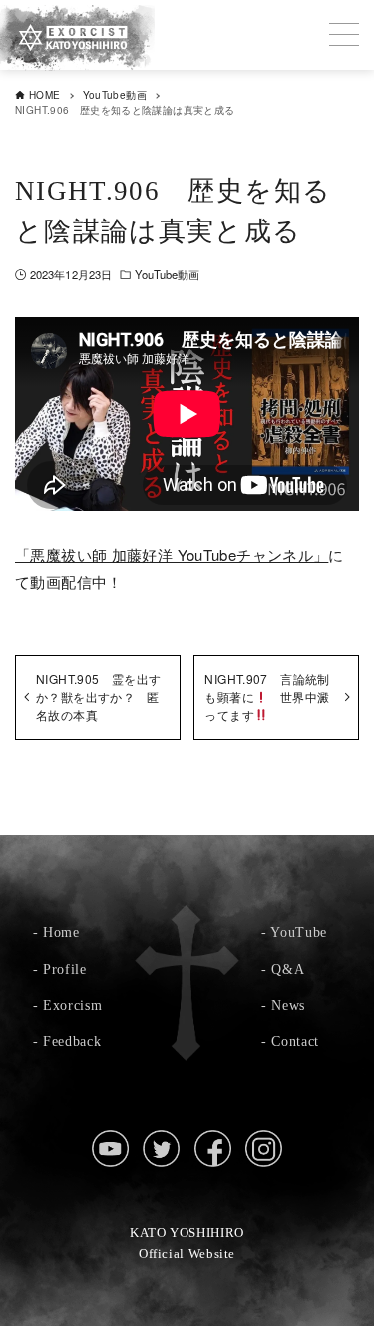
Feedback (72, 1041)
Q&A (287, 969)
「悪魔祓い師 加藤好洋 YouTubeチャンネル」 (171, 554)
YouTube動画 (167, 274)
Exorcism (72, 1005)
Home (61, 932)
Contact (295, 1041)
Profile (65, 969)
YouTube (298, 932)
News (288, 1005)
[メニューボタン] (344, 35)
